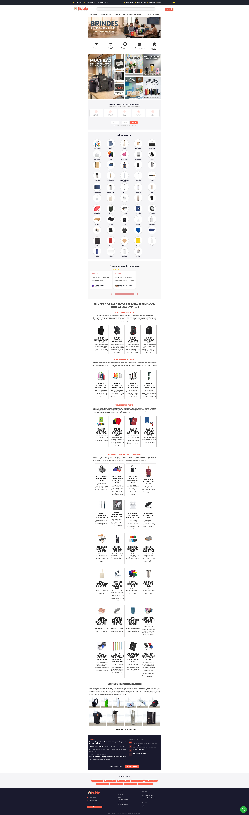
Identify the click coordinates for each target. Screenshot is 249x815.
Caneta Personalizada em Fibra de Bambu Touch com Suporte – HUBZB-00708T (117, 658)
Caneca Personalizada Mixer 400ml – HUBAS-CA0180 (102, 657)
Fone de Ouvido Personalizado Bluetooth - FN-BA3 (133, 515)
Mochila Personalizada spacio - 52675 (133, 340)
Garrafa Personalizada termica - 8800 (133, 385)
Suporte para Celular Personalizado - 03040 (117, 585)
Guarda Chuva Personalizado (146, 784)
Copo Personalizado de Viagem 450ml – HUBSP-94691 (133, 621)
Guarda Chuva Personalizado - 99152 (148, 515)
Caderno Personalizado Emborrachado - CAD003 (117, 432)
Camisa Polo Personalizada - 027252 (148, 481)
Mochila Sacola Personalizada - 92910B (133, 549)
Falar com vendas (132, 766)
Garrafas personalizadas (124, 359)
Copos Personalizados (97, 780)
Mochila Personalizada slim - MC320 (101, 340)
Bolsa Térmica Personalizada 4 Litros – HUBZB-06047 (117, 479)
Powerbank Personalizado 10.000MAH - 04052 (117, 514)
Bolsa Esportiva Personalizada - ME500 (101, 478)
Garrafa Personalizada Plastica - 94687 (117, 385)
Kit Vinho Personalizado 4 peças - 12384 (117, 549)
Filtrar (134, 122)
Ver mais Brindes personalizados (124, 730)
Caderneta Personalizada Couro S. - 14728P (133, 431)
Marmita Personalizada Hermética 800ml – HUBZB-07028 (101, 621)
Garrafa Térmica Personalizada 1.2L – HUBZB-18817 (148, 620)
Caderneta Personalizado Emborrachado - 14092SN (149, 432)
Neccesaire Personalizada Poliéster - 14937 (148, 549)
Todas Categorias (93, 14)
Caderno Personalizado (121, 14)
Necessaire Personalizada (130, 784)
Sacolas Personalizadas (123, 780)
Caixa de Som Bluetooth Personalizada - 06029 (133, 479)
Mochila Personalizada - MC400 (149, 340)
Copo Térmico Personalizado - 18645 (148, 584)
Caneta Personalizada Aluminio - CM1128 (102, 515)
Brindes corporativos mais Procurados (124, 454)
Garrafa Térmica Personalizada (137, 14)
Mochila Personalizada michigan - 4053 (117, 340)
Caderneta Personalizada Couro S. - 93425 (101, 431)
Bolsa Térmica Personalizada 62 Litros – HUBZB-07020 (148, 657)
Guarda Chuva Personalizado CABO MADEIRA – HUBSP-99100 (117, 621)
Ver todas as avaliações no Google (124, 294)
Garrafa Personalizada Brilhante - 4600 (101, 385)
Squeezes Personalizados (102, 784)
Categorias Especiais (153, 14)
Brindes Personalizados (125, 684)
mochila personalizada (124, 312)
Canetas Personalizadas (137, 780)
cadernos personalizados (124, 405)
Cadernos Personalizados (116, 784)
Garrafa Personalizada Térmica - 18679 (149, 385)
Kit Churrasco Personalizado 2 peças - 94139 (102, 549)
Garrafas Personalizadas (151, 780)
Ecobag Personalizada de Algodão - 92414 (102, 584)
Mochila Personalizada (107, 14)
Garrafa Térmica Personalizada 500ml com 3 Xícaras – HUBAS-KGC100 (133, 658)
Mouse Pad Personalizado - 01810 (133, 584)
